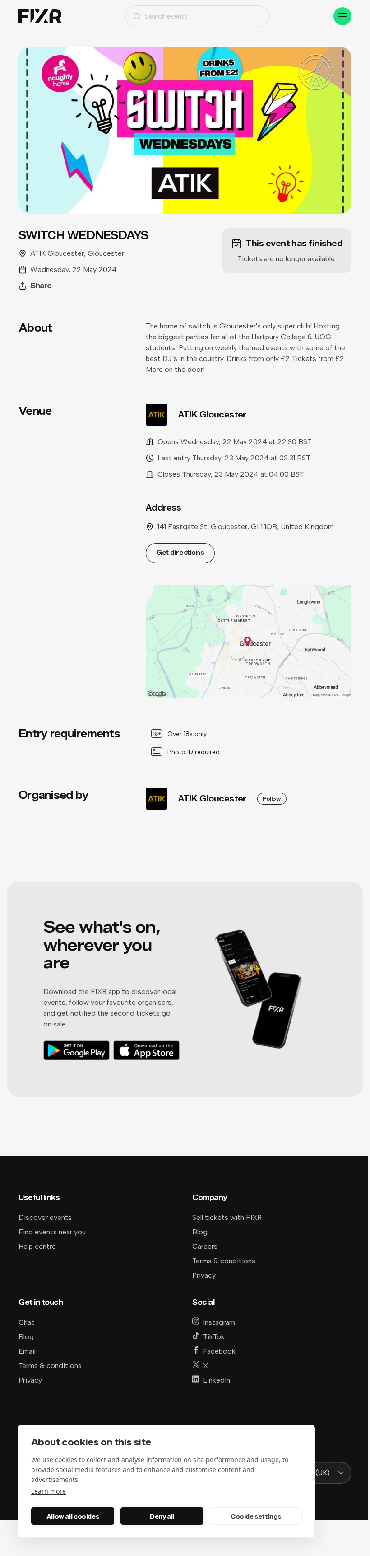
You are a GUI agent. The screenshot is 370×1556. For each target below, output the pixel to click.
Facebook (219, 1351)
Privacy (204, 1275)
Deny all (162, 1516)
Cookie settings (256, 1516)
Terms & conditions (223, 1260)
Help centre (37, 1246)
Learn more (48, 1491)
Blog (200, 1232)
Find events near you (52, 1232)
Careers (204, 1246)
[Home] (40, 16)
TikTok (214, 1336)
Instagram (219, 1322)
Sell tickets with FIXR (227, 1217)
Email (27, 1351)
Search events (166, 16)
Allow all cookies (72, 1516)
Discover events (45, 1217)
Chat (26, 1322)
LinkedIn (216, 1380)
